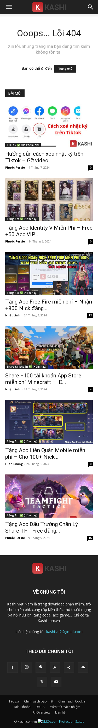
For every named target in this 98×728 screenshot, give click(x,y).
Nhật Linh (12, 315)
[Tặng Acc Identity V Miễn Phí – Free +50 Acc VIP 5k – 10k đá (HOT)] (49, 199)
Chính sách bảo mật (38, 701)
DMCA (40, 707)
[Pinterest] (41, 667)
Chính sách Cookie (71, 701)
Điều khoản (22, 707)
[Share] (69, 667)
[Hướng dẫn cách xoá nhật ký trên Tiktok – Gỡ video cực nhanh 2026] (49, 125)
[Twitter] (42, 682)
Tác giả (14, 701)
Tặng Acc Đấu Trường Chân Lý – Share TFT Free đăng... (44, 527)
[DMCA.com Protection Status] (61, 721)
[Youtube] (56, 682)
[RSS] (55, 667)
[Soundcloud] (83, 667)
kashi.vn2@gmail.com (64, 631)
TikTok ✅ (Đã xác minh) (23, 145)
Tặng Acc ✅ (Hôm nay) (22, 219)
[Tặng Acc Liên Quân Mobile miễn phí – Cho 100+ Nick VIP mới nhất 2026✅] (49, 422)
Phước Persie (15, 167)
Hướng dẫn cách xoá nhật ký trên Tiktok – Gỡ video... (44, 157)
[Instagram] (26, 667)
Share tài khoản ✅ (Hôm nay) (26, 366)
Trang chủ (65, 68)
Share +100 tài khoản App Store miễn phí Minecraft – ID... (43, 378)
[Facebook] (12, 667)
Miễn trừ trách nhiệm (65, 707)
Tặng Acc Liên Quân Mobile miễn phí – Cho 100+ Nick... (45, 453)
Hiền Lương (14, 464)
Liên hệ (60, 712)
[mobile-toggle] (9, 7)
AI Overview (41, 712)
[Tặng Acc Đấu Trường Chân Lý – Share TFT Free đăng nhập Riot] (49, 496)
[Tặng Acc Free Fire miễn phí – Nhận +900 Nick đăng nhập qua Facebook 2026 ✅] (49, 273)
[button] (90, 7)
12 (90, 315)
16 (90, 538)
